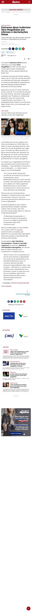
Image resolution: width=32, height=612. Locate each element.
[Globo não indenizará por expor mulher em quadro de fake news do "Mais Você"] (6, 352)
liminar (20, 230)
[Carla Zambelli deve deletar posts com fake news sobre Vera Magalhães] (6, 385)
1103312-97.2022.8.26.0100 (20, 283)
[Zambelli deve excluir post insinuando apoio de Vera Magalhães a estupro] (6, 364)
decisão (8, 286)
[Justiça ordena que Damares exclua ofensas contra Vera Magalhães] (6, 375)
